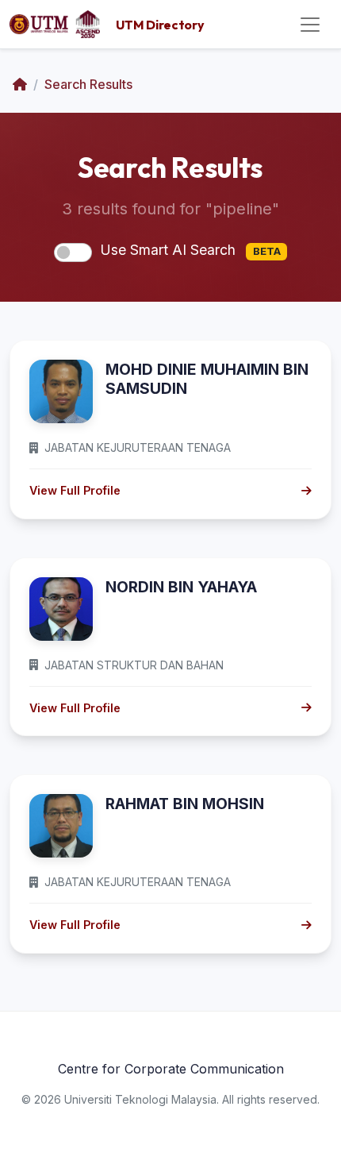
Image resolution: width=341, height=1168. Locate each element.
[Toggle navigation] (310, 25)
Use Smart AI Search (190, 249)
